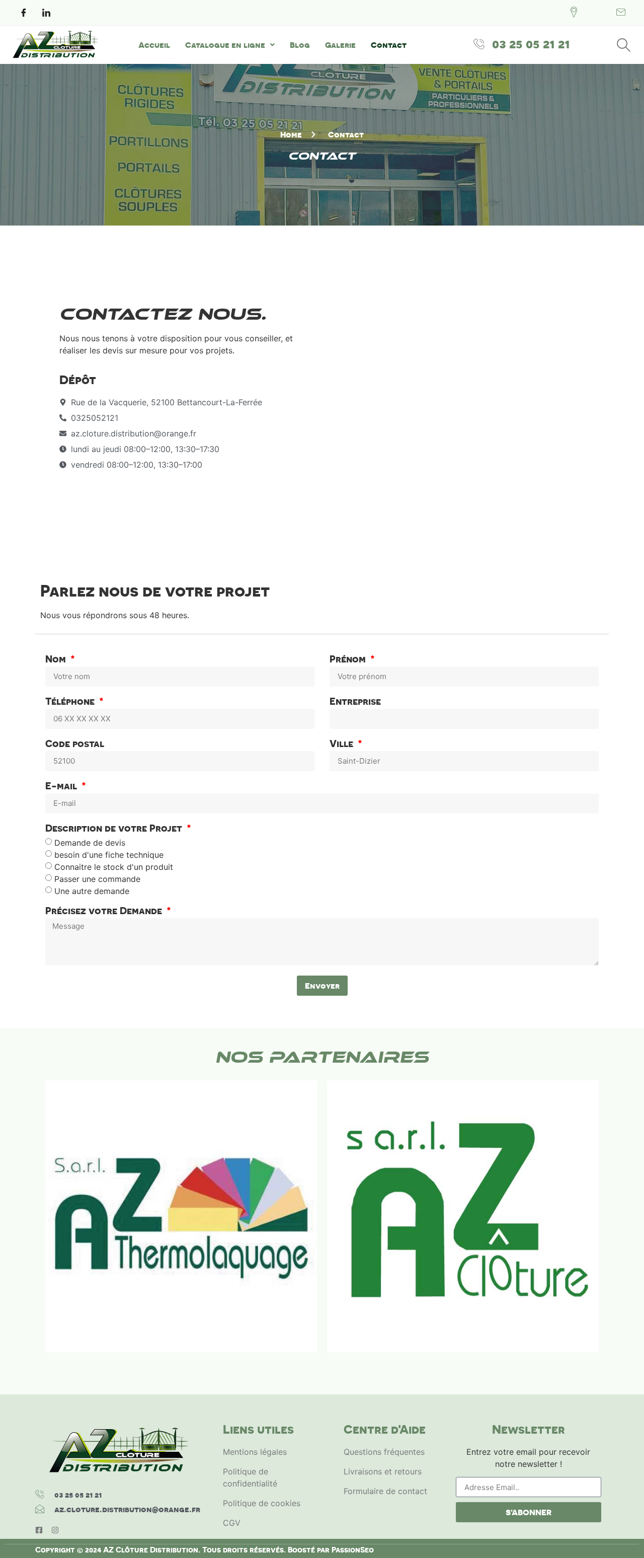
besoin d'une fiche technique (109, 854)
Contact (389, 45)
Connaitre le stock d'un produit (113, 866)
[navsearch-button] (623, 44)
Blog (300, 45)
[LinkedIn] (46, 12)
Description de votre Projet (115, 829)
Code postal (74, 744)
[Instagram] (55, 1530)
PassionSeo (353, 1549)
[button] (230, 44)
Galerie (340, 45)
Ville (343, 744)
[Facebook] (23, 12)
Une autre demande (91, 890)
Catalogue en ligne (225, 45)
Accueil (154, 45)
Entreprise (355, 702)
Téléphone (71, 702)
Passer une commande (97, 878)
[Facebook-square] (39, 1530)
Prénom (349, 659)
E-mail (62, 786)
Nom (56, 659)
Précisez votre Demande (105, 911)
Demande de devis (89, 842)
